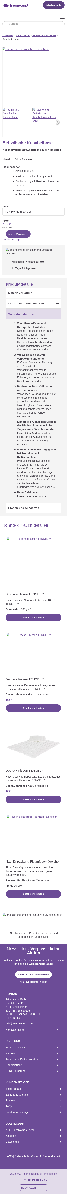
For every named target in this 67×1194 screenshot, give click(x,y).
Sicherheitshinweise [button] (22, 314)
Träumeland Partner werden (22, 1059)
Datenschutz (22, 1156)
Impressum (50, 1173)
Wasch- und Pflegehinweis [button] (26, 303)
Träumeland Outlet (16, 1047)
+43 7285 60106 (20, 1010)
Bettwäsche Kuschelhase (44, 35)
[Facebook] (21, 1180)
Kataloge (11, 1135)
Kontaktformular (15, 1029)
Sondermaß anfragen (18, 1112)
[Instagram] (25, 1180)
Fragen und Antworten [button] (23, 508)
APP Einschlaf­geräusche (20, 1130)
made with (29, 1187)
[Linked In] (37, 1180)
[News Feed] (45, 1180)
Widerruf (36, 1156)
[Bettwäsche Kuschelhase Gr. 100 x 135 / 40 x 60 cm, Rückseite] (46, 122)
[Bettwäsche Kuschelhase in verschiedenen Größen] (17, 122)
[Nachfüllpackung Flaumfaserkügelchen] (33, 837)
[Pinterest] (33, 1180)
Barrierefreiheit (51, 1156)
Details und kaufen (33, 617)
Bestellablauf (13, 1088)
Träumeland (7, 35)
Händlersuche (14, 1065)
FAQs (9, 1106)
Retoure (10, 1100)
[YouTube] (29, 1180)
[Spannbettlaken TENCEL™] (33, 564)
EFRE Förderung (16, 1071)
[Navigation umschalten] (62, 17)
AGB (10, 1156)
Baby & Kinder (23, 35)
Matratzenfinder (54, 5)
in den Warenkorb (18, 234)
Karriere (10, 1053)
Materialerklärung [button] (20, 293)
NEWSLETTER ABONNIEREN (33, 974)
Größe (5, 206)
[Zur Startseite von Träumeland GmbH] (18, 5)
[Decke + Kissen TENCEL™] (33, 655)
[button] (58, 122)
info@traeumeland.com (19, 1023)
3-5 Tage (16, 239)
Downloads (12, 1141)
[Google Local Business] (41, 1180)
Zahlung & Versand (17, 1094)
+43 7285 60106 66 (28, 1014)
